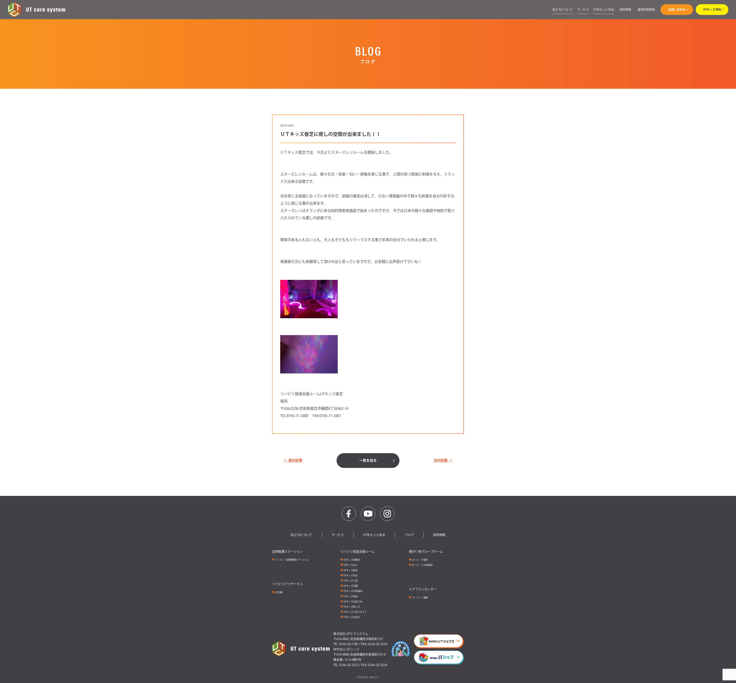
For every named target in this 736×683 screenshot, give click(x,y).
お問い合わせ (676, 9)
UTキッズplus (350, 565)
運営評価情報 (646, 9)
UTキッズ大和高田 (352, 591)
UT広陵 (278, 592)
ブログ (409, 534)
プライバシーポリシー (368, 677)
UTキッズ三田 (350, 580)
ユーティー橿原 (420, 597)
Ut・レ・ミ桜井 (420, 560)
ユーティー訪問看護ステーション (292, 560)
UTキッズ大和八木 (352, 601)
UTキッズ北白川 (351, 617)
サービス (583, 9)
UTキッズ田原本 (351, 560)
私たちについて (563, 9)
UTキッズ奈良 (350, 596)
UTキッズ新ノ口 (351, 607)
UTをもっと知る (603, 9)
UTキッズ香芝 (350, 570)
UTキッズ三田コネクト (355, 612)
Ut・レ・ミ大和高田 (422, 565)
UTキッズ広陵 (350, 586)
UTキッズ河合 (350, 575)
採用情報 (625, 9)
